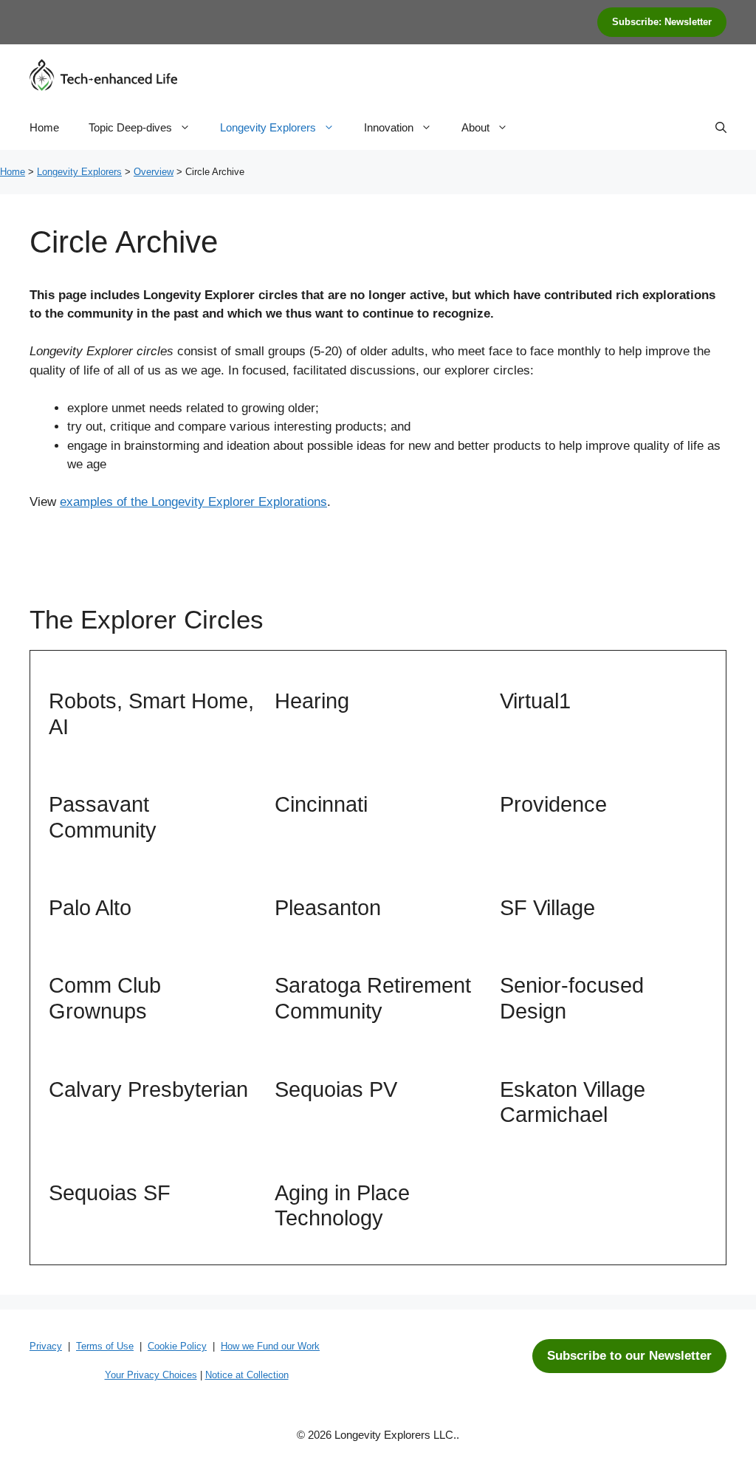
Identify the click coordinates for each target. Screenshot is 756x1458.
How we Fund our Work (270, 1346)
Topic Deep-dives (130, 127)
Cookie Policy (177, 1346)
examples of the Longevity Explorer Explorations (193, 502)
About (475, 127)
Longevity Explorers (268, 127)
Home (44, 127)
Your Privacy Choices (151, 1374)
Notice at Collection (247, 1374)
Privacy (46, 1346)
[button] (721, 128)
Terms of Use (105, 1346)
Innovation (388, 127)
